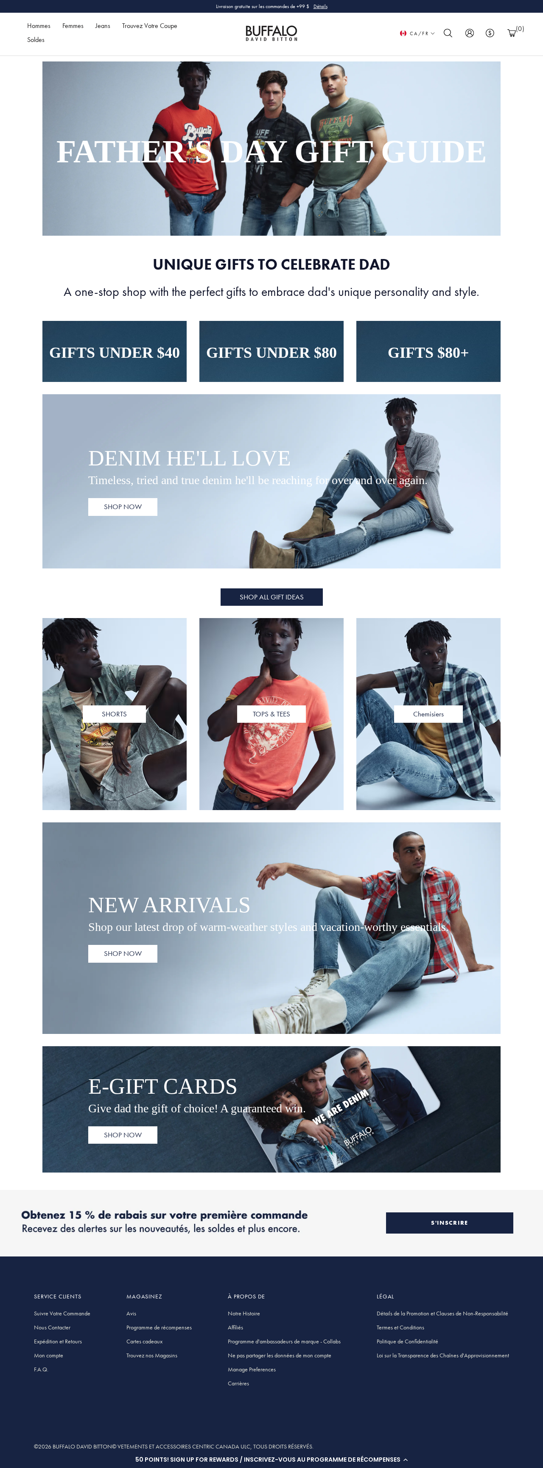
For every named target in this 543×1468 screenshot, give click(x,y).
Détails (320, 6)
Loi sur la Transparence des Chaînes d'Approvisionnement (443, 1355)
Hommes (38, 25)
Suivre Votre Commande (62, 1313)
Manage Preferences (252, 1369)
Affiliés (235, 1327)
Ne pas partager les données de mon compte (279, 1355)
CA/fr (419, 33)
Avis (131, 1313)
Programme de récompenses (159, 1327)
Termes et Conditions (400, 1327)
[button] (271, 1459)
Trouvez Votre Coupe (149, 25)
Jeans (102, 25)
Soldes (36, 39)
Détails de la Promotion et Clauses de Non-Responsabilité (442, 1313)
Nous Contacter (52, 1327)
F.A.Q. (41, 1369)
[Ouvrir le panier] (511, 33)
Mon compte (48, 1355)
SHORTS (114, 714)
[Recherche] (448, 33)
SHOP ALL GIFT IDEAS (272, 597)
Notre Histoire (244, 1313)
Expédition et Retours (58, 1341)
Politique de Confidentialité (407, 1341)
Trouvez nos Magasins (151, 1355)
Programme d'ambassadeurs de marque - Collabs (284, 1341)
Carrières (238, 1383)
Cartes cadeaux (144, 1341)
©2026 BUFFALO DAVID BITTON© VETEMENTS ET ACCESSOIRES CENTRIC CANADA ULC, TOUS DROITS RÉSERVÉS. (173, 1446)
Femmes (73, 25)
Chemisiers (428, 714)
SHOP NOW (123, 506)
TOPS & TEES (271, 714)
